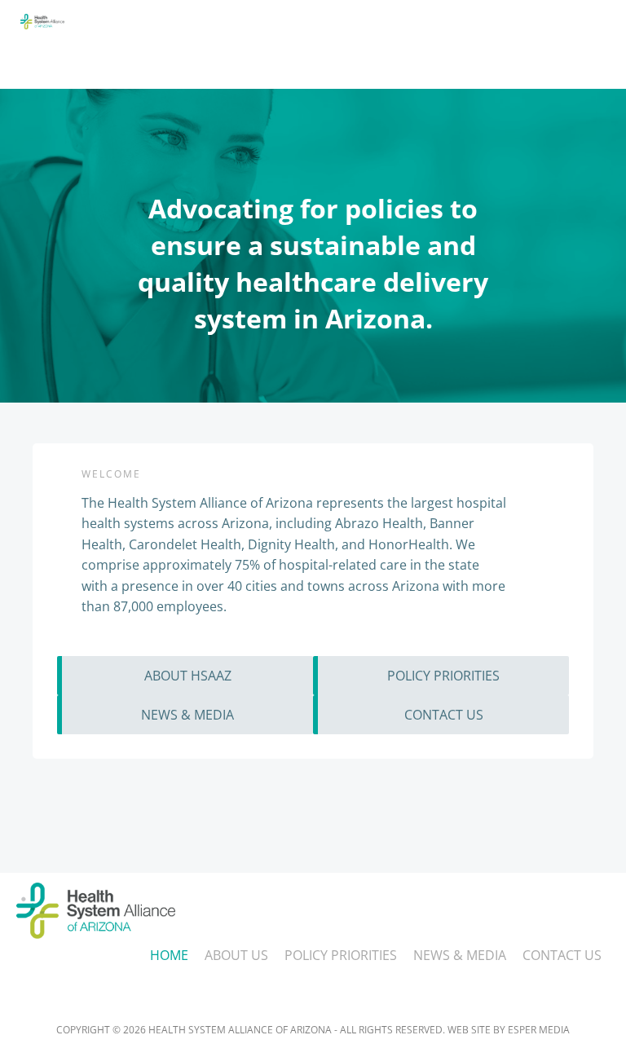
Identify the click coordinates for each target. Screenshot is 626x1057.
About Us (236, 955)
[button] (420, 65)
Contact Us (562, 955)
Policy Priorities (340, 955)
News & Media (459, 955)
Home (169, 955)
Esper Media (539, 1030)
